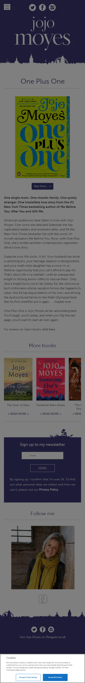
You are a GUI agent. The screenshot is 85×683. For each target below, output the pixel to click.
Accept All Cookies (55, 677)
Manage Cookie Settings (28, 677)
